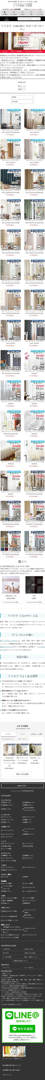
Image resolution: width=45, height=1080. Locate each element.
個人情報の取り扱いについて (12, 1065)
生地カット (6, 903)
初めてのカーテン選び (10, 911)
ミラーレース (7, 817)
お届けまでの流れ (30, 953)
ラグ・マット (22, 739)
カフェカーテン (8, 837)
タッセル (6, 877)
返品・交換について (30, 957)
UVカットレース (8, 819)
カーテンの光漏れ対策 (10, 916)
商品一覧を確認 (22, 774)
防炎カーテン (7, 809)
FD (19, 86)
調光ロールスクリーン (10, 870)
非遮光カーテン (8, 805)
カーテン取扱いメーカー (10, 920)
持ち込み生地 (28, 846)
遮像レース (27, 819)
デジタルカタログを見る (11, 602)
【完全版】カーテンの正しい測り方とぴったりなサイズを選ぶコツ (12, 929)
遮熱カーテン (28, 805)
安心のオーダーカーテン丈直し (34, 9)
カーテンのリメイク (30, 935)
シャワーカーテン (8, 830)
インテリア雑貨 (29, 898)
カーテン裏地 (7, 883)
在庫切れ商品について (21, 961)
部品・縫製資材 (8, 900)
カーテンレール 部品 (9, 860)
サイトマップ (7, 1075)
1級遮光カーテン (29, 802)
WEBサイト (18, 1058)
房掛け (26, 877)
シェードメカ (28, 843)
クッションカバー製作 (10, 898)
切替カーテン (7, 891)
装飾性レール (28, 855)
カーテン (8, 734)
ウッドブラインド (8, 867)
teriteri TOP (22, 786)
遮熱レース (27, 822)
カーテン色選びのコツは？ (11, 935)
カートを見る (28, 967)
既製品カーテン (29, 834)
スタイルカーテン (30, 887)
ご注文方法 (6, 949)
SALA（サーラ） (6, 647)
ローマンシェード (8, 843)
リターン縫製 (28, 883)
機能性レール (7, 855)
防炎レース (6, 822)
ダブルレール (28, 858)
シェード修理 (7, 849)
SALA (20, 89)
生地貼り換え (7, 846)
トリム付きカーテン (30, 891)
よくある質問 (7, 957)
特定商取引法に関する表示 (11, 1070)
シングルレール (8, 858)
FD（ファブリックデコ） (9, 641)
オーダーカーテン (8, 834)
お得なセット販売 (36, 734)
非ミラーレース (29, 817)
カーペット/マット (30, 900)
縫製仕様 (27, 903)
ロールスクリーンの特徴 (10, 937)
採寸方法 (6, 953)
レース (22, 734)
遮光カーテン (7, 802)
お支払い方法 (28, 949)
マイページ (6, 967)
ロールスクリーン (8, 739)
